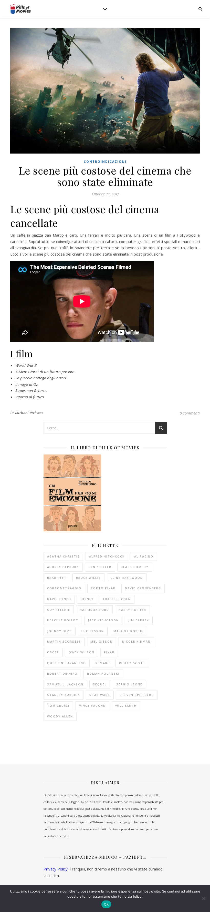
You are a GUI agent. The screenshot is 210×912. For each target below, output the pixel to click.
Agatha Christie (63, 556)
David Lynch (59, 599)
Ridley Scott (132, 663)
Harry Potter (132, 610)
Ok (106, 904)
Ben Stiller (100, 567)
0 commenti (190, 413)
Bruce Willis (88, 578)
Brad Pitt (57, 578)
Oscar (53, 652)
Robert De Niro (62, 673)
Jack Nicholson (103, 620)
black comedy (135, 567)
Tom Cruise (58, 705)
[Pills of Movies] (20, 9)
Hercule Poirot (62, 620)
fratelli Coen (117, 599)
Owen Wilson (81, 652)
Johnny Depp (59, 631)
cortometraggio (64, 588)
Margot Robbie (128, 631)
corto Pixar (103, 588)
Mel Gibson (101, 641)
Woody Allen (60, 716)
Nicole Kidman (136, 641)
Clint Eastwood (126, 578)
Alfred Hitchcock (107, 556)
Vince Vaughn (92, 705)
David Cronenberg (143, 588)
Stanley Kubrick (63, 695)
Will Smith (126, 705)
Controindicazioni (105, 161)
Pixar (109, 652)
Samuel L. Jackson (65, 684)
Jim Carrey (138, 620)
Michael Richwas (29, 412)
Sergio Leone (129, 684)
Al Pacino (143, 556)
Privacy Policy (56, 869)
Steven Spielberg (137, 695)
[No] (203, 898)
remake (103, 663)
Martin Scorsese (64, 641)
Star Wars (99, 695)
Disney (87, 599)
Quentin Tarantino (66, 663)
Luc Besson (92, 631)
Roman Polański (103, 673)
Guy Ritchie (58, 610)
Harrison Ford (94, 610)
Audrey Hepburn (63, 567)
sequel (100, 684)
